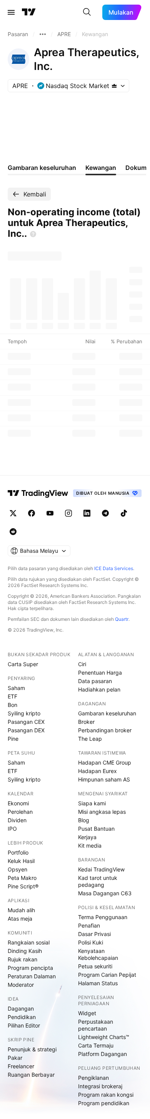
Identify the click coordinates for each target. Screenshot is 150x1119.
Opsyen (17, 869)
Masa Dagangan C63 (105, 893)
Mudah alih (21, 910)
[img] (114, 85)
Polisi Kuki (90, 942)
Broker (86, 721)
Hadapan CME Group (104, 762)
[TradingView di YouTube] (50, 513)
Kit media (90, 845)
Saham (16, 688)
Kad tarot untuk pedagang (97, 881)
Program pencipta (30, 967)
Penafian (89, 925)
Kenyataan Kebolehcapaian (98, 954)
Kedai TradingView (101, 869)
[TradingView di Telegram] (105, 513)
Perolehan (20, 811)
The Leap (90, 738)
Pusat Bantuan (96, 828)
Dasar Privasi (94, 934)
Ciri (82, 664)
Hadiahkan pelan (99, 689)
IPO (12, 828)
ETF (12, 696)
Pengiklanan (93, 1077)
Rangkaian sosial (29, 942)
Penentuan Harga (100, 672)
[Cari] (87, 12)
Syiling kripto (24, 713)
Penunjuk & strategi (32, 1049)
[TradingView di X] (13, 513)
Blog (83, 820)
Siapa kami (92, 803)
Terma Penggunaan (102, 917)
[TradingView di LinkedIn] (87, 513)
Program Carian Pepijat (107, 974)
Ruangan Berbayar (31, 1074)
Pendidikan (22, 1017)
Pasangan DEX (26, 730)
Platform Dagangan (102, 1054)
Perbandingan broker (105, 730)
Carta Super (23, 664)
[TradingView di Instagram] (68, 513)
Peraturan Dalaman (32, 976)
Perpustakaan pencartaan (95, 1025)
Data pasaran (95, 681)
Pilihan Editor (24, 1025)
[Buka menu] (11, 12)
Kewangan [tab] (100, 167)
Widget (87, 1013)
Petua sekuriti (95, 966)
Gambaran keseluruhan (107, 713)
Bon (12, 705)
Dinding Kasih (25, 951)
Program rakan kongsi (105, 1094)
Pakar (15, 1057)
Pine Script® (23, 886)
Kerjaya (87, 837)
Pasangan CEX (26, 721)
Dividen (17, 820)
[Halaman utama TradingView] (38, 493)
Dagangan (21, 1008)
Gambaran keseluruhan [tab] (42, 167)
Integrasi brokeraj (100, 1086)
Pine (13, 738)
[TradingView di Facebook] (31, 513)
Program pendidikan (103, 1103)
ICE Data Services (113, 568)
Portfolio (18, 852)
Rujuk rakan (22, 959)
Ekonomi (18, 803)
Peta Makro (22, 878)
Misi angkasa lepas (102, 811)
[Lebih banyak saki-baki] (42, 34)
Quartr (121, 619)
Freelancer (21, 1066)
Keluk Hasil (21, 861)
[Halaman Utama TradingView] (29, 12)
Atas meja (20, 918)
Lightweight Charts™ (103, 1037)
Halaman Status (98, 983)
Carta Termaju (95, 1045)
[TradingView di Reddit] (13, 531)
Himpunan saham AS (104, 779)
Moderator (21, 984)
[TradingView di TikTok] (123, 513)
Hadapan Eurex (97, 771)
